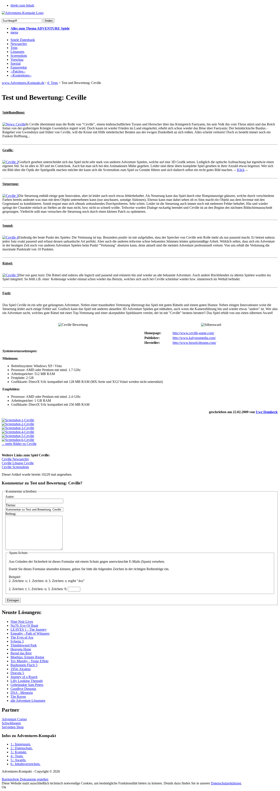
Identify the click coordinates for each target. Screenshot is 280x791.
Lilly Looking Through (26, 681)
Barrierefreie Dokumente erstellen (25, 779)
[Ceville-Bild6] (18, 440)
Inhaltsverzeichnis (25, 764)
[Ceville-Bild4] (18, 432)
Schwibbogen (11, 723)
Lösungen (17, 52)
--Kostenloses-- (21, 75)
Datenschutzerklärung (226, 783)
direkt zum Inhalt (22, 5)
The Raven (18, 696)
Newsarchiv (18, 44)
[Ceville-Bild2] (18, 424)
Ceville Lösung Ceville (18, 463)
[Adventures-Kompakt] (23, 13)
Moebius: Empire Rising (27, 657)
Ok (4, 787)
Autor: (9, 496)
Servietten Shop (13, 727)
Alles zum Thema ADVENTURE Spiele (40, 28)
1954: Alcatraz (20, 669)
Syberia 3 (17, 641)
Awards (18, 760)
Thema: (10, 505)
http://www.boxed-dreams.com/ (194, 343)
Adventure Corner (14, 719)
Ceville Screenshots (15, 467)
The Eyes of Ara (21, 637)
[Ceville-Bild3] (18, 428)
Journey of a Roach (23, 677)
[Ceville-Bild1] (18, 420)
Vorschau (16, 59)
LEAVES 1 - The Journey (28, 629)
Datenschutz (21, 748)
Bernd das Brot (21, 653)
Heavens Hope (20, 649)
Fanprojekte (18, 67)
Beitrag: (10, 514)
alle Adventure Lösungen (27, 700)
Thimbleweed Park (23, 645)
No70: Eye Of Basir (24, 625)
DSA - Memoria (21, 693)
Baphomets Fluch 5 (23, 665)
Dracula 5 (17, 673)
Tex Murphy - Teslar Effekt (29, 661)
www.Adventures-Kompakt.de (23, 83)
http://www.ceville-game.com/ (193, 333)
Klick (241, 170)
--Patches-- (17, 71)
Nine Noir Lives (21, 621)
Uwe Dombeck (267, 412)
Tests (14, 48)
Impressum (20, 744)
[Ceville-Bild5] (18, 436)
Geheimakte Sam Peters (26, 685)
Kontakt (18, 752)
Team (16, 756)
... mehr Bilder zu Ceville (19, 444)
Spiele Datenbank (22, 40)
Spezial (15, 63)
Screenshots (18, 55)
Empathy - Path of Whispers (29, 633)
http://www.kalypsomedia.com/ (194, 338)
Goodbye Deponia (23, 689)
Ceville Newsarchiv (15, 459)
